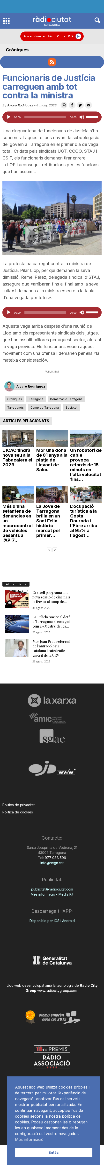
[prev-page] (49, 549)
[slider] (92, 116)
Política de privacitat (18, 805)
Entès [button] (54, 1152)
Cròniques (17, 50)
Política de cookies (17, 812)
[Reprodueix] (8, 117)
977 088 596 (55, 858)
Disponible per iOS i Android (52, 921)
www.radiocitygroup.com (57, 990)
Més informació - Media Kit (52, 894)
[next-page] (54, 549)
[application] (52, 117)
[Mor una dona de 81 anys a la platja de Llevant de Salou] (52, 438)
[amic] (52, 718)
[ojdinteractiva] (52, 770)
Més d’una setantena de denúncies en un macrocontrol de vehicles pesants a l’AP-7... (17, 523)
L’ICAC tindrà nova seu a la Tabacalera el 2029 (17, 457)
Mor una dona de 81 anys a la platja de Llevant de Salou (51, 459)
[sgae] (52, 736)
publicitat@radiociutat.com (52, 889)
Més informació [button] (29, 1139)
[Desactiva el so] (81, 117)
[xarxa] (52, 700)
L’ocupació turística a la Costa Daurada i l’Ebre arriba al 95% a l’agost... (83, 520)
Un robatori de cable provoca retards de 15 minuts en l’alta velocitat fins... (86, 464)
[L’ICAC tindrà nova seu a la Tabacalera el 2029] (18, 438)
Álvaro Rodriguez (20, 105)
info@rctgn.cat (52, 863)
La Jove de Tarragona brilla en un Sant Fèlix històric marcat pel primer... (48, 520)
